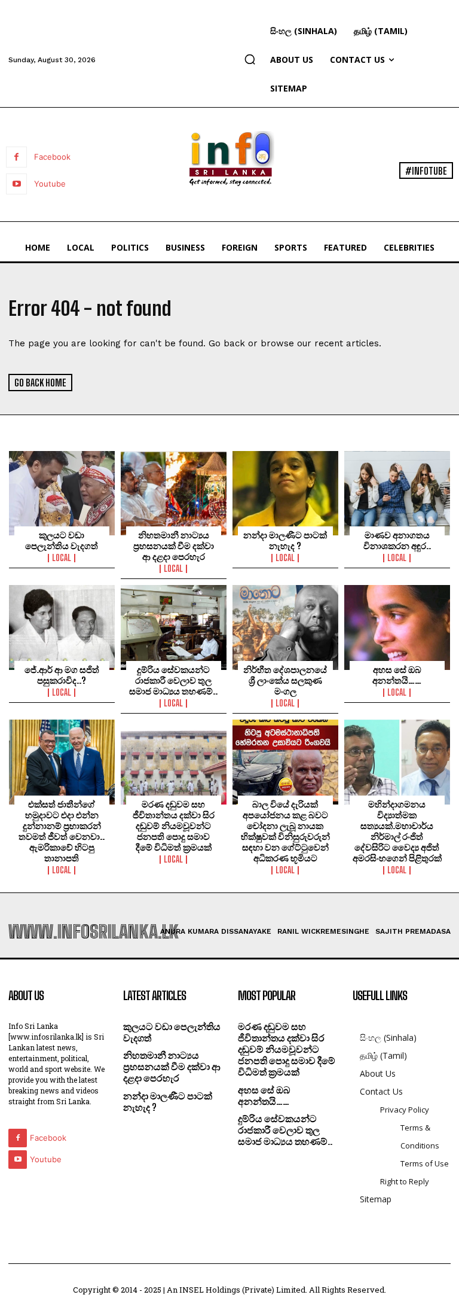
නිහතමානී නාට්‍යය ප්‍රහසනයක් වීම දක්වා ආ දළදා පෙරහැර (173, 545)
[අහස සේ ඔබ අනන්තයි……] (397, 627)
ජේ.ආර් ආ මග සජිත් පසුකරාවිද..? (62, 674)
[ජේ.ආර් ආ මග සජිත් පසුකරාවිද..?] (62, 627)
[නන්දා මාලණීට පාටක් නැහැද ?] (285, 493)
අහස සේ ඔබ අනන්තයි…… (396, 674)
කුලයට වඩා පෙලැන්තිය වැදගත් (61, 540)
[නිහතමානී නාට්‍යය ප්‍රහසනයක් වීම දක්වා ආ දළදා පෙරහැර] (174, 493)
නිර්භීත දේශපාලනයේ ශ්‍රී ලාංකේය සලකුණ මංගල (285, 680)
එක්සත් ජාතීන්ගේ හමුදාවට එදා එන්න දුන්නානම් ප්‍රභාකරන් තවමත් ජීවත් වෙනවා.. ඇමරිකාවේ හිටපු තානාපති (62, 831)
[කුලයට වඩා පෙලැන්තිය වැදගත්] (62, 493)
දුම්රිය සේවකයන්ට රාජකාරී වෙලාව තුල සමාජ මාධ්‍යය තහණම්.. (173, 680)
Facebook (52, 157)
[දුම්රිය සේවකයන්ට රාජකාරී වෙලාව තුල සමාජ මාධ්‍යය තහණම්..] (174, 627)
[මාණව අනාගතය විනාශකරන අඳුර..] (397, 493)
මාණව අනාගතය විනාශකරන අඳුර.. (397, 540)
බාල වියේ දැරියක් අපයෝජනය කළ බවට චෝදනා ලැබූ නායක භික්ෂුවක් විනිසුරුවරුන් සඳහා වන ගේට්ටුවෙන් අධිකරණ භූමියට (285, 831)
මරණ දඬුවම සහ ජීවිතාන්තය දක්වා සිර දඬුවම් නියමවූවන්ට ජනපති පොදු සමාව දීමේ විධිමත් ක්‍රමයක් (174, 825)
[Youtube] (16, 183)
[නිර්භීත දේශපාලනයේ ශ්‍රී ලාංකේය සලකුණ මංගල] (285, 627)
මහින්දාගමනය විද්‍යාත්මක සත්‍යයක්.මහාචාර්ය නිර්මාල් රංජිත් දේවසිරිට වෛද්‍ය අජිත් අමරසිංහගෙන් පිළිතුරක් (397, 831)
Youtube (50, 183)
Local (61, 558)
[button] (250, 59)
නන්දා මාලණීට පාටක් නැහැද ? (285, 540)
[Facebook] (16, 157)
